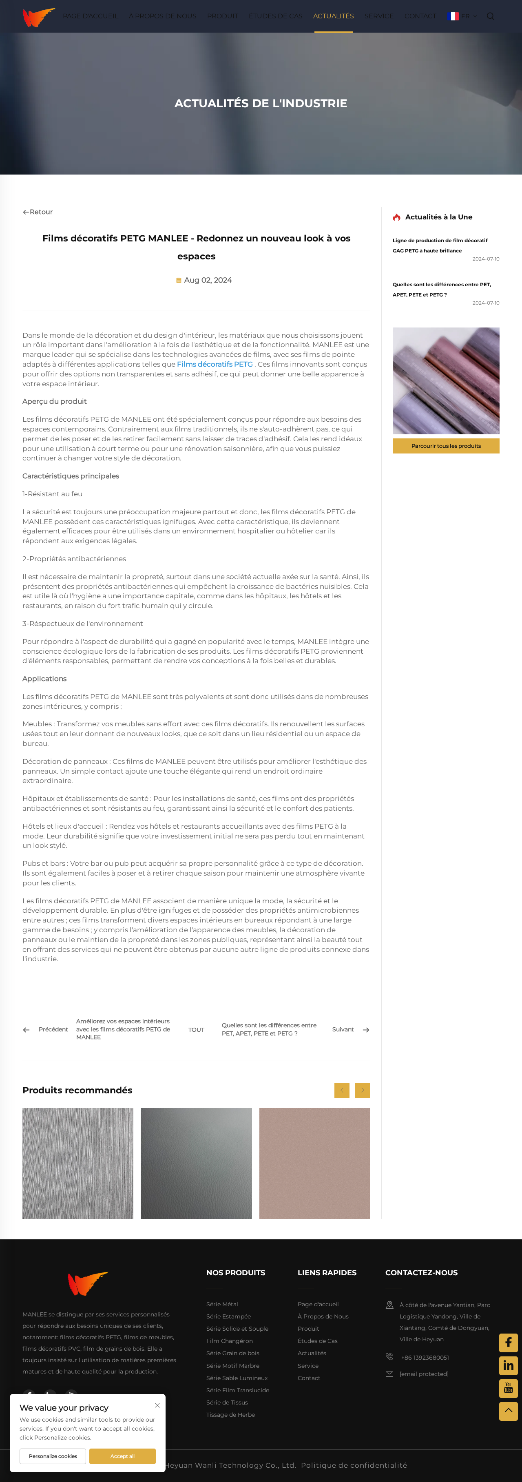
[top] (508, 1411)
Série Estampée (228, 1316)
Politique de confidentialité (354, 1465)
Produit (222, 16)
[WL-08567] (314, 1163)
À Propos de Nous (163, 16)
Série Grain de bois (232, 1353)
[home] (39, 16)
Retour (41, 212)
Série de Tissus (227, 1402)
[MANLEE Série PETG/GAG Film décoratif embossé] (196, 1163)
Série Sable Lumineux (237, 1378)
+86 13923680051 (424, 1357)
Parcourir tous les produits (446, 445)
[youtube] (508, 1388)
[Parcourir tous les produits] (446, 380)
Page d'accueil (90, 16)
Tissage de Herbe (230, 1414)
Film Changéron (229, 1341)
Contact (420, 16)
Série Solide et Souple (237, 1328)
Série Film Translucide (237, 1390)
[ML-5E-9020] (77, 1163)
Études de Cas (276, 16)
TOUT (196, 1029)
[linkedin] (508, 1365)
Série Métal (222, 1304)
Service (379, 16)
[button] (341, 1090)
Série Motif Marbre (232, 1365)
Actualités (333, 16)
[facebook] (508, 1343)
